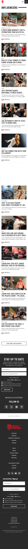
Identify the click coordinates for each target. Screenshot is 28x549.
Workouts (14, 433)
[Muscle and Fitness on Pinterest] (21, 407)
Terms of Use (14, 518)
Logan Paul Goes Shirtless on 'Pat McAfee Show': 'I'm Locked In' (13, 296)
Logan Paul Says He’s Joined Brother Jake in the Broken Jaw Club (12, 265)
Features (14, 440)
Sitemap (14, 467)
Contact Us (14, 517)
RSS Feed (14, 457)
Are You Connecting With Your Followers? (13, 152)
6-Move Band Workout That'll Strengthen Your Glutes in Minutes (13, 32)
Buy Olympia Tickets (14, 463)
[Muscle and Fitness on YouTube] (16, 407)
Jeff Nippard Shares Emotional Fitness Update (11, 91)
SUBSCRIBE (7, 389)
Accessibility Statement (14, 523)
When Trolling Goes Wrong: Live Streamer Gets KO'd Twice (13, 234)
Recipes (14, 442)
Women (19, 380)
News (2, 58)
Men (14, 380)
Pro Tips (3, 149)
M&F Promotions (7, 382)
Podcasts (14, 455)
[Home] (2, 3)
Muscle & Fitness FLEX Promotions (12, 385)
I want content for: (14, 377)
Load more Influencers (14, 343)
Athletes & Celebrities (14, 438)
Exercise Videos (14, 453)
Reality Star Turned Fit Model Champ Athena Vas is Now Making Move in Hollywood (13, 62)
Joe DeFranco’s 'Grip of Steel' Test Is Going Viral (13, 122)
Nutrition (14, 435)
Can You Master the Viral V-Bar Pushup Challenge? (12, 325)
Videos (14, 450)
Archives (14, 465)
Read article (5, 39)
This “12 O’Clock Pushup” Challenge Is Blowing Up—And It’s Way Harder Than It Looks (13, 205)
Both (10, 380)
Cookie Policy (14, 521)
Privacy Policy (14, 520)
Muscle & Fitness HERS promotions (12, 383)
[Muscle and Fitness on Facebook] (6, 407)
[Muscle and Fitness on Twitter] (11, 407)
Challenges (4, 118)
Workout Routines (5, 28)
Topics (14, 448)
